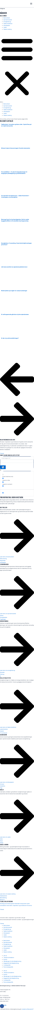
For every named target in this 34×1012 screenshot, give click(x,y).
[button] (17, 67)
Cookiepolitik (6, 965)
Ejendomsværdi (7, 20)
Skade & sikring (7, 29)
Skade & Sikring (4, 845)
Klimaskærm (6, 25)
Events (5, 959)
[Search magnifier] (3, 467)
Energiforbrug (7, 21)
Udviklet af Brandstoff (27, 1009)
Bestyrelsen (6, 18)
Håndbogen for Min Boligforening (12, 961)
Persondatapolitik (8, 967)
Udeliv (5, 27)
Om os (5, 955)
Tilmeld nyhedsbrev (8, 957)
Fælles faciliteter (7, 23)
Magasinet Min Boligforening (11, 963)
